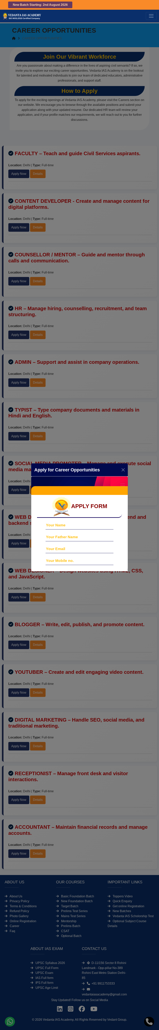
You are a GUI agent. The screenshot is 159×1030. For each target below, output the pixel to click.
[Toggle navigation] (151, 16)
